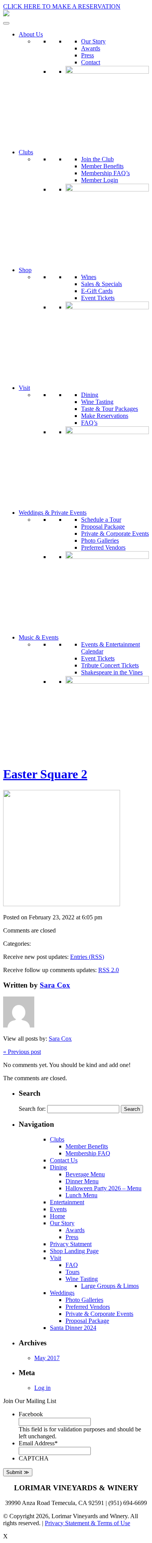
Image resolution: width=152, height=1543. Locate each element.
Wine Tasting (97, 401)
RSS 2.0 (108, 970)
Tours (72, 1272)
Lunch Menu (81, 1195)
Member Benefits (102, 166)
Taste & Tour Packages (109, 408)
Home (57, 1216)
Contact (90, 62)
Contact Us (64, 1160)
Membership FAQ (87, 1153)
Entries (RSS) (87, 956)
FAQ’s (89, 422)
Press (87, 55)
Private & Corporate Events (115, 533)
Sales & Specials (101, 284)
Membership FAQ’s (105, 173)
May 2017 (47, 1358)
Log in (42, 1387)
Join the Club (97, 159)
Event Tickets (98, 298)
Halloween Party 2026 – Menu (103, 1188)
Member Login (99, 180)
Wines (88, 277)
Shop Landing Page (74, 1251)
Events (58, 1209)
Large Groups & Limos (110, 1286)
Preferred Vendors (103, 547)
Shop (25, 270)
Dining (89, 394)
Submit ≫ (17, 1472)
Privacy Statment (71, 1244)
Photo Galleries (100, 540)
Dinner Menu (82, 1181)
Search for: (32, 1108)
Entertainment (67, 1202)
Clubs (26, 152)
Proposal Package (103, 526)
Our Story (93, 41)
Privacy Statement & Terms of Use (87, 1523)
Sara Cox (55, 985)
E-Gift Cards (97, 291)
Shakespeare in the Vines (112, 672)
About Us (31, 34)
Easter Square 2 (45, 774)
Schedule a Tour (101, 519)
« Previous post (22, 1051)
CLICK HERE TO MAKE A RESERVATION (61, 6)
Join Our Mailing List (29, 1401)
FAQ (71, 1265)
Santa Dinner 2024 (73, 1327)
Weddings (62, 1293)
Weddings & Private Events (53, 512)
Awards (90, 48)
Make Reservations (104, 415)
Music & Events (38, 637)
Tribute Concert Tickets (110, 665)
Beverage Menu (85, 1174)
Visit (24, 387)
